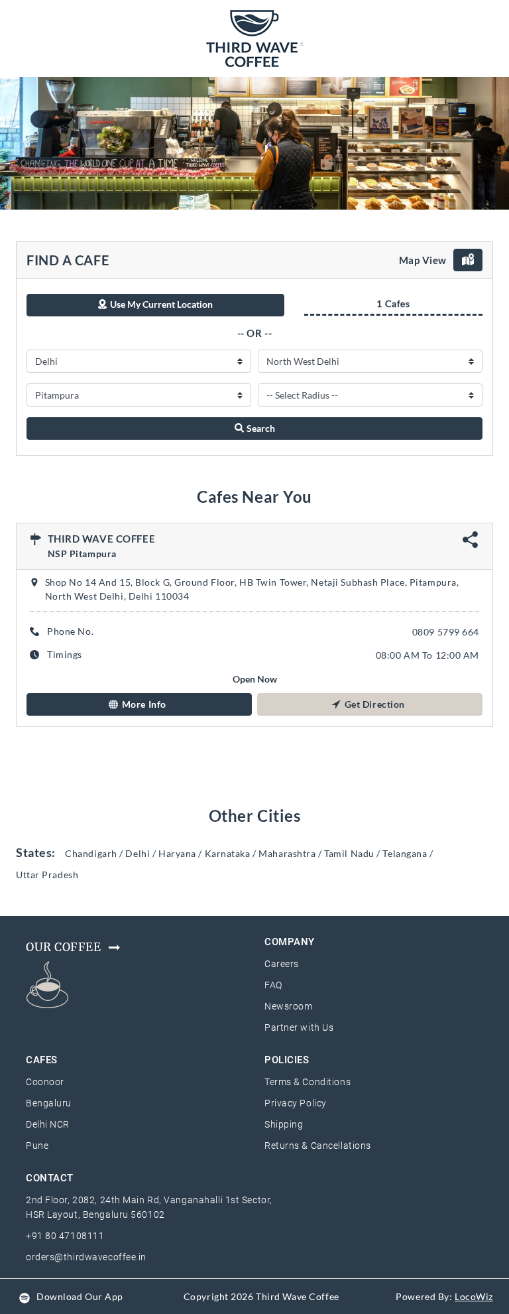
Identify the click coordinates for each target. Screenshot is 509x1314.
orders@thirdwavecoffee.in (86, 1257)
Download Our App (79, 1296)
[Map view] (467, 260)
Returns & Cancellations (317, 1145)
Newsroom (288, 1006)
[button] (139, 704)
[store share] (470, 544)
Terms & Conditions (307, 1082)
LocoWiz (474, 1296)
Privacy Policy (295, 1103)
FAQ (273, 985)
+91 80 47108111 (65, 1235)
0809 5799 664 (445, 631)
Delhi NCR (48, 1124)
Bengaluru (49, 1103)
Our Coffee (63, 947)
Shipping (283, 1124)
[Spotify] (24, 1296)
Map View (423, 260)
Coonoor (45, 1082)
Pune (37, 1145)
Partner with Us (298, 1027)
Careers (281, 963)
